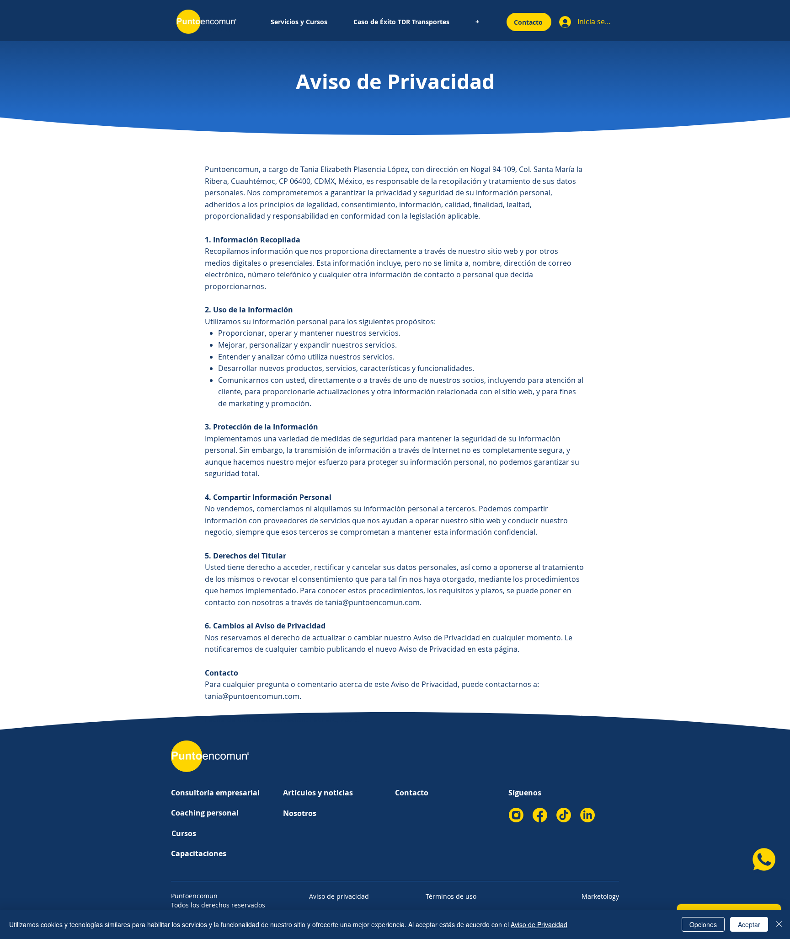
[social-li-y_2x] (587, 815)
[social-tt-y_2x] (563, 815)
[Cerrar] (779, 924)
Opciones (703, 924)
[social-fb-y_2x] (540, 815)
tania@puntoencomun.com (372, 602)
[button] (298, 22)
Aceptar (749, 924)
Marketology (600, 896)
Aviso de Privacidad (539, 924)
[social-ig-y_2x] (516, 815)
